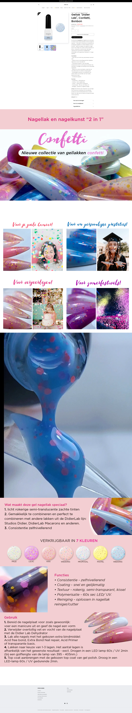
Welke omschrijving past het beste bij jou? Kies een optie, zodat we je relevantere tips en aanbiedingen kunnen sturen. (79, 374)
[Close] (90, 333)
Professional (72, 376)
